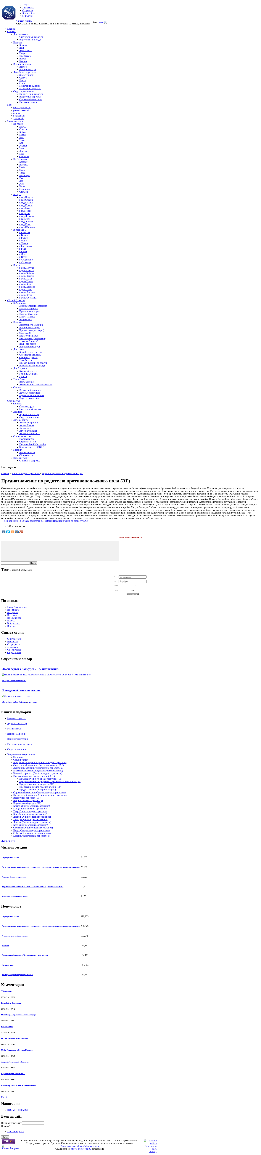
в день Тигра (26, 281)
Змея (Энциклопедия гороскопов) (30, 819)
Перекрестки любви (29, 398)
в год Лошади (26, 221)
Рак (21, 178)
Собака (23, 129)
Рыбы (22, 167)
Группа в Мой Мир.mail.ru (32, 444)
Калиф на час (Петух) (30, 352)
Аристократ (25, 50)
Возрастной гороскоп (30, 96)
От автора (18, 757)
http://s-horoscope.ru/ (81, 1148)
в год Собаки (26, 200)
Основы (11, 31)
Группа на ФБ (26, 439)
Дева (21, 183)
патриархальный (22, 107)
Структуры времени (23, 91)
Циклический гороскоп (31, 94)
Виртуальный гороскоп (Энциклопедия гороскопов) (40, 762)
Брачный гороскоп (28, 308)
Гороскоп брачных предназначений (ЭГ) (62, 473)
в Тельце (23, 243)
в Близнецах (25, 246)
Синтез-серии (14, 639)
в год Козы (25, 224)
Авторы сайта (20, 420)
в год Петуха (26, 197)
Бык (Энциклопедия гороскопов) (30, 808)
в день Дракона (27, 287)
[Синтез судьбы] (8, 13)
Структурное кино (29, 417)
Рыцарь (23, 53)
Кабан (22, 132)
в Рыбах (23, 238)
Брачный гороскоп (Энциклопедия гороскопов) (37, 773)
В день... (17, 265)
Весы (22, 186)
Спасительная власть (30, 354)
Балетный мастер (28, 371)
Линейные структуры (24, 72)
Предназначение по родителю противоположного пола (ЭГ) (50, 781)
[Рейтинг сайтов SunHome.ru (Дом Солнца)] (150, 1151)
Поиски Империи (28, 314)
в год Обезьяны (27, 227)
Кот (21, 143)
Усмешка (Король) (28, 341)
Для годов (18, 349)
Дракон (23, 145)
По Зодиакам (20, 159)
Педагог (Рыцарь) (28, 335)
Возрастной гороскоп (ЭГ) (26, 797)
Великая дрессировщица (32, 365)
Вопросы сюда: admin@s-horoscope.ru (79, 1146)
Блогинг (17, 449)
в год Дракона (26, 216)
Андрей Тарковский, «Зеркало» (15, 1062)
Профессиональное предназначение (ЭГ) (40, 787)
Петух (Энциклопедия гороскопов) (31, 830)
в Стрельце (25, 262)
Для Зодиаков (20, 368)
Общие (17, 387)
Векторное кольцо (22, 64)
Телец (22, 172)
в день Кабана (26, 273)
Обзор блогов (26, 455)
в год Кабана (26, 202)
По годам (18, 124)
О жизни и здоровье (29, 460)
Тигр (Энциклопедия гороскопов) (30, 811)
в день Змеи (25, 289)
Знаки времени (15, 121)
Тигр (21, 140)
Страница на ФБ (27, 441)
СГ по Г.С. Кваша (16, 300)
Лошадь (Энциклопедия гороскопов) (32, 822)
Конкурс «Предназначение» (14, 681)
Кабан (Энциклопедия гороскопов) (31, 835)
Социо (22, 83)
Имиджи (17, 42)
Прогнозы (12, 641)
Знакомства (28, 7)
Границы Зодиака (28, 373)
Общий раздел (20, 759)
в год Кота (24, 213)
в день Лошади (27, 292)
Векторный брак (27, 69)
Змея (21, 148)
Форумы (17, 403)
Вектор (23, 61)
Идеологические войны (31, 395)
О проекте (27, 10)
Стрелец (23, 191)
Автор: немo (25, 428)
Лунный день (8, 841)
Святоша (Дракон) (28, 357)
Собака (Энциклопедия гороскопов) (32, 833)
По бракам (12, 612)
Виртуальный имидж (30, 39)
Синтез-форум (26, 406)
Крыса (22, 134)
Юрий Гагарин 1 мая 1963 (13, 1073)
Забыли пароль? (15, 1131)
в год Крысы (25, 205)
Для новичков (20, 34)
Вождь (22, 58)
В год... (17, 194)
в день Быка (25, 278)
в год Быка (25, 208)
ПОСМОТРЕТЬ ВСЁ (18, 1110)
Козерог (23, 162)
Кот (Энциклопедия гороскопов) (30, 814)
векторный (19, 115)
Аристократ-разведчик (31, 325)
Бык (21, 137)
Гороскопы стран (28, 102)
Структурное (14, 652)
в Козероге (24, 232)
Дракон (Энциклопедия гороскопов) (32, 816)
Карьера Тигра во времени (14, 877)
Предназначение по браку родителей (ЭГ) (40, 778)
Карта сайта (28, 13)
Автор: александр (28, 430)
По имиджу (13, 609)
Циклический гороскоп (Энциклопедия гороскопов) (40, 795)
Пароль (6, 1126)
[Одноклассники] (12, 531)
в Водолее (24, 235)
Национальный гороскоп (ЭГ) (28, 800)
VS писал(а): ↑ (7, 991)
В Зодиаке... (19, 229)
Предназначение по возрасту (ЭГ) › (71, 521)
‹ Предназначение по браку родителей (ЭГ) (23, 521)
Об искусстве (14, 649)
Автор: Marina (26, 425)
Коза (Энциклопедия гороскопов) (30, 825)
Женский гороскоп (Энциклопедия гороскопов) (38, 768)
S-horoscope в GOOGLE (31, 447)
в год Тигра (25, 210)
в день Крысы (26, 276)
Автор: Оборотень (28, 422)
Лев (21, 181)
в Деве (22, 254)
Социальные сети (22, 436)
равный (17, 113)
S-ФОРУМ (27, 15)
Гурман (23, 376)
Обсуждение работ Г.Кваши (14, 702)
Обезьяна (24, 156)
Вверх (49, 521)
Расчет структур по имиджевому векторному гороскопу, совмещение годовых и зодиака (41, 867)
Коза (21, 153)
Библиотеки (19, 303)
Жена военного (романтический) (36, 384)
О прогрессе (13, 644)
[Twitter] (8, 531)
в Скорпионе (26, 259)
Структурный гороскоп (31, 37)
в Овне (23, 240)
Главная (11, 28)
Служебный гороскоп (30, 99)
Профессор (25, 56)
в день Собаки (26, 270)
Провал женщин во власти (33, 363)
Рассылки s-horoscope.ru (19, 744)
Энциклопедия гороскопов (33, 306)
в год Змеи (24, 219)
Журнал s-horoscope (29, 414)
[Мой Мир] (17, 531)
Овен (22, 170)
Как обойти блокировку (11, 1003)
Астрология (25, 319)
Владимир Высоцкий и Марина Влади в (18, 1085)
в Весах (23, 257)
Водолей (23, 164)
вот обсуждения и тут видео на (14, 1038)
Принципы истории (29, 311)
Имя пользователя (11, 1123)
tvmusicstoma (7, 1026)
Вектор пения (26, 382)
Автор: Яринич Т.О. (29, 433)
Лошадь (23, 151)
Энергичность (26, 75)
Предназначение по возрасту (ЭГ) (36, 784)
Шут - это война (27, 344)
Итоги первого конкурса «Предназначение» (30, 668)
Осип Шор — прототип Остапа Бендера (18, 1015)
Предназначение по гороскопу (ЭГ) (37, 789)
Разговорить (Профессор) (32, 338)
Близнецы (24, 175)
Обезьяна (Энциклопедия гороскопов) (33, 827)
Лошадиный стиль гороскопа (21, 690)
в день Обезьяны (28, 297)
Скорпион (24, 189)
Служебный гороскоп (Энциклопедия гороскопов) (39, 792)
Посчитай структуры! (132, 594)
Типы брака (19, 379)
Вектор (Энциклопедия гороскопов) (17, 974)
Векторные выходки (29, 327)
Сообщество (13, 401)
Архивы (17, 411)
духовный (18, 118)
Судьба (23, 77)
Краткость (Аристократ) (31, 330)
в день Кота (25, 284)
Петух (22, 126)
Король (23, 45)
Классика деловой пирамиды (14, 896)
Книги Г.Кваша (27, 316)
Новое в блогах (27, 452)
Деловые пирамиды (29, 392)
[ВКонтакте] (3, 531)
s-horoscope (13, 647)
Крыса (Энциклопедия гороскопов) (31, 806)
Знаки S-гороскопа (17, 607)
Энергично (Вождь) (29, 346)
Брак (9, 105)
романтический (21, 110)
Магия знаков (14, 728)
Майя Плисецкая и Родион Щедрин (16, 1050)
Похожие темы (21, 458)
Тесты (25, 5)
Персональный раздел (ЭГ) (27, 803)
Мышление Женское (29, 86)
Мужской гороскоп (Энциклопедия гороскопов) (38, 770)
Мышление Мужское (30, 88)
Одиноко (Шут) (27, 333)
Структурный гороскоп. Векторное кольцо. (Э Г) (38, 765)
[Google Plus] (21, 531)
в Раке (22, 248)
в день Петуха (26, 267)
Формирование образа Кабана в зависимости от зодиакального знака (32, 886)
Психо (22, 80)
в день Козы (25, 295)
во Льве (23, 251)
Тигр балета (25, 360)
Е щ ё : (4, 1097)
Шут (21, 47)
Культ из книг (8, 965)
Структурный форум (30, 409)
